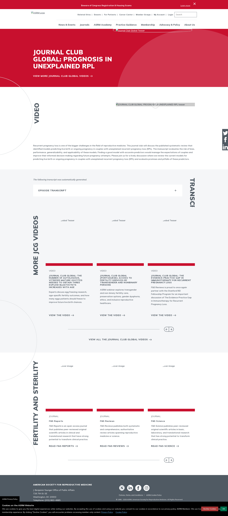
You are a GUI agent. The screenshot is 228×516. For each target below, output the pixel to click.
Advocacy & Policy (169, 24)
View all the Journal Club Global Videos (118, 339)
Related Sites (84, 15)
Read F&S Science (163, 446)
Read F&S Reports (61, 446)
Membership (148, 24)
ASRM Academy (102, 24)
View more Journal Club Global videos (61, 76)
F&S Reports (56, 421)
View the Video (59, 315)
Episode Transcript (52, 190)
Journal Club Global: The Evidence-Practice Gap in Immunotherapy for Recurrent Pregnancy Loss (171, 279)
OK (223, 509)
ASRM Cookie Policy (154, 495)
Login (170, 15)
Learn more (185, 5)
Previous (166, 329)
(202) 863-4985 (53, 500)
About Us (189, 24)
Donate (97, 15)
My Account (159, 15)
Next (171, 329)
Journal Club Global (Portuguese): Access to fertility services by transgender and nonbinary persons (118, 280)
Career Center (126, 15)
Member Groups (143, 15)
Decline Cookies (209, 509)
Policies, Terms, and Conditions (131, 495)
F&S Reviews (107, 421)
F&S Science (158, 421)
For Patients (110, 15)
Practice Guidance (126, 24)
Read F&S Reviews (112, 446)
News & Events (67, 24)
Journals (84, 24)
